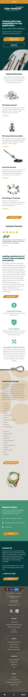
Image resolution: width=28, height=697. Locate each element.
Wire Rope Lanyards (14, 647)
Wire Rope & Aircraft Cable (14, 627)
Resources (14, 656)
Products (14, 618)
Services (14, 638)
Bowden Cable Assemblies (14, 649)
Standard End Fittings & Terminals (14, 624)
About (14, 673)
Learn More (5, 115)
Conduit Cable (14, 622)
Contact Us (10, 578)
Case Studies (14, 664)
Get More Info (14, 45)
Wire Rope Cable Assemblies (14, 642)
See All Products (14, 217)
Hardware (14, 629)
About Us (14, 677)
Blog (14, 667)
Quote (23, 694)
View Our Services (11, 296)
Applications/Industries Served (14, 682)
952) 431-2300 (10, 574)
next (27, 238)
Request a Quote (14, 39)
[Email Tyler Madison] (4, 694)
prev (0, 238)
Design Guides (14, 662)
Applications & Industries (11, 462)
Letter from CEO (14, 684)
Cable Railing (14, 631)
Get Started (11, 533)
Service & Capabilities (14, 679)
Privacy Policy (18, 593)
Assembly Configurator (14, 659)
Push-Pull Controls (14, 644)
